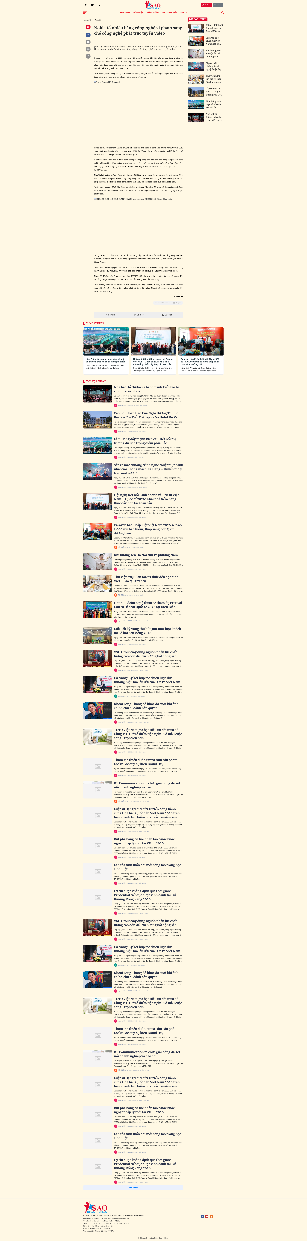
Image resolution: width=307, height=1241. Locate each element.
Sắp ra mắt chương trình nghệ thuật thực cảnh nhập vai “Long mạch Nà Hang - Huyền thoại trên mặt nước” (148, 469)
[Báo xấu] (88, 56)
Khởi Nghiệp (136, 353)
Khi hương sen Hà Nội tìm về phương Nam (146, 555)
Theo (168, 303)
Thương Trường (143, 670)
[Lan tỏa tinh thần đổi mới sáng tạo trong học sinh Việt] (97, 871)
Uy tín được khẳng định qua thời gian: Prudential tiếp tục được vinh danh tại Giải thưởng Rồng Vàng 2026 (146, 895)
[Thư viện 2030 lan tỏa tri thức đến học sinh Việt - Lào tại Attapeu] (97, 583)
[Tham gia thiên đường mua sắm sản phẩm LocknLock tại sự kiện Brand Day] (97, 766)
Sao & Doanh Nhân (141, 405)
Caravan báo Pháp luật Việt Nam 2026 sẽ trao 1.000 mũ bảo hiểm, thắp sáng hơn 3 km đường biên (200, 361)
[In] (88, 49)
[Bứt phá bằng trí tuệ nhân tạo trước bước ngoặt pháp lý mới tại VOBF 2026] (97, 845)
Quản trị (87, 353)
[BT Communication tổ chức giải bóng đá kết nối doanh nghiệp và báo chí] (97, 789)
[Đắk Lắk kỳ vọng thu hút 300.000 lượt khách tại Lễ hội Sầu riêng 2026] (97, 635)
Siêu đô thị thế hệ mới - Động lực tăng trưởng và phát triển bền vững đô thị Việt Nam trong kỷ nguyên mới (148, 1194)
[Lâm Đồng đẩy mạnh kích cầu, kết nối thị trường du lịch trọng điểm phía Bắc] (97, 445)
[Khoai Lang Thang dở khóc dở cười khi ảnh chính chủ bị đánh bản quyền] (97, 710)
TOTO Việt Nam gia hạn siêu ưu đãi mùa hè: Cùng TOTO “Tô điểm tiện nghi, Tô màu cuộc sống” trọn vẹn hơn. (148, 734)
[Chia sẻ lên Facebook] (88, 35)
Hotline (207, 5)
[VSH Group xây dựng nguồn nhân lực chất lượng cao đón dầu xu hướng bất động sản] (97, 658)
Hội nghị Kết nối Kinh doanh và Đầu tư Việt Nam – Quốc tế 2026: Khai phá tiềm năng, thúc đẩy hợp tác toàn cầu (153, 361)
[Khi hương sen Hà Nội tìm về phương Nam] (97, 561)
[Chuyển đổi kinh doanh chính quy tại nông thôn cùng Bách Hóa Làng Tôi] (97, 1226)
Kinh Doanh (142, 431)
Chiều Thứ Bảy (143, 487)
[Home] (88, 27)
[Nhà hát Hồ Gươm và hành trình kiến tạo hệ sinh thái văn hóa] (97, 393)
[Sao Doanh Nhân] (152, 5)
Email (218, 5)
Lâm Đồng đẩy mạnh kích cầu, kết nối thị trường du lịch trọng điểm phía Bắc (105, 360)
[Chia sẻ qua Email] (88, 42)
